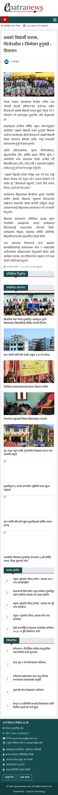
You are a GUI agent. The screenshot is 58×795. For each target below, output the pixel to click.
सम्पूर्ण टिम (9, 777)
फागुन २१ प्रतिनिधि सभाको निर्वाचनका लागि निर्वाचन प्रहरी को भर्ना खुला (33, 706)
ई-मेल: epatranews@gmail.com (21, 738)
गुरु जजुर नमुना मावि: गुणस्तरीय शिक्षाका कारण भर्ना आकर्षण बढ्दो (28, 453)
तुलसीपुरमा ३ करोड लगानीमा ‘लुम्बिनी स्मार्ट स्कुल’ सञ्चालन (27, 488)
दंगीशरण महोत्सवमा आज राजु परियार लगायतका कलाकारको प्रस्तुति (30, 678)
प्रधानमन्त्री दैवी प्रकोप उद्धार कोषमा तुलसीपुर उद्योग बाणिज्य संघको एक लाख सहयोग (33, 593)
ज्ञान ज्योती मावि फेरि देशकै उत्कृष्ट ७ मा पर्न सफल (27, 355)
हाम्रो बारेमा (25, 777)
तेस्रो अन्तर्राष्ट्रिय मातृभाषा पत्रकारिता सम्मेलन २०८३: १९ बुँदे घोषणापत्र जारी (33, 630)
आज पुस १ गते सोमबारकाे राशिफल (29, 662)
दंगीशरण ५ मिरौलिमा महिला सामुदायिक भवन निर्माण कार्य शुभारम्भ (31, 651)
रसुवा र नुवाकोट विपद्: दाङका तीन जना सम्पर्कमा (31, 617)
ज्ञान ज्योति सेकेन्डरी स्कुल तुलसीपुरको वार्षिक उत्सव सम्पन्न (28, 524)
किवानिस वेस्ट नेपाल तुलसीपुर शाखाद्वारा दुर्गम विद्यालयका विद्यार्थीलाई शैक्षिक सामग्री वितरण (25, 321)
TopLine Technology (35, 791)
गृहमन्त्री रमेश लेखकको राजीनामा (28, 690)
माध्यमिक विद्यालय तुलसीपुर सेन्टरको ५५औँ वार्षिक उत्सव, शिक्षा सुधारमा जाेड (27, 559)
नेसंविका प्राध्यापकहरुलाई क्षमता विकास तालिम (26, 387)
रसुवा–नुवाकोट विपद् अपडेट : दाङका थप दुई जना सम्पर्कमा (33, 605)
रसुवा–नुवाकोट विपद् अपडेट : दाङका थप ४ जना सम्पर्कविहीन (33, 581)
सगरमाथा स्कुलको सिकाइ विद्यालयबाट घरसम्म (25, 419)
